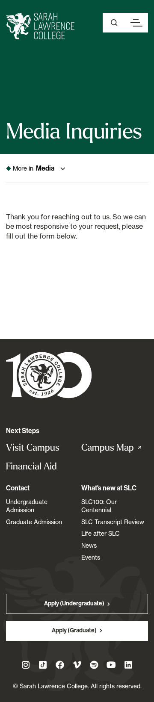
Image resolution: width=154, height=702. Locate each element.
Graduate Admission (34, 521)
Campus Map (114, 448)
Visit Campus (32, 447)
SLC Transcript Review (112, 521)
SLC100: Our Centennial (99, 506)
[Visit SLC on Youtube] (111, 665)
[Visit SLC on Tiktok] (43, 665)
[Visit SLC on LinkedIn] (128, 665)
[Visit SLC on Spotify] (94, 665)
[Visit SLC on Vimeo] (77, 665)
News (89, 545)
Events (90, 557)
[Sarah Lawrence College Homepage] (49, 374)
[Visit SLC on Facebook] (60, 665)
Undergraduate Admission (26, 506)
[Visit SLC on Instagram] (26, 665)
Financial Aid (31, 466)
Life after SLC (100, 533)
